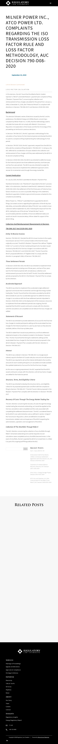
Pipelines (8, 690)
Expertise (10, 677)
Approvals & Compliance (13, 670)
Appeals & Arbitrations (13, 667)
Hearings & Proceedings (13, 663)
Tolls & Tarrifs (10, 683)
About (8, 697)
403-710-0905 (12, 729)
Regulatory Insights (12, 717)
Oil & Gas (8, 687)
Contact (8, 710)
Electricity (9, 680)
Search (25, 449)
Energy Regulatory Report (14, 720)
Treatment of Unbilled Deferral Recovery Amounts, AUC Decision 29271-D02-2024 (39, 466)
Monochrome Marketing (43, 737)
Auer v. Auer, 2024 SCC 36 (37, 451)
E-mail (11, 725)
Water (8, 693)
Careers (8, 706)
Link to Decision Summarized (15, 85)
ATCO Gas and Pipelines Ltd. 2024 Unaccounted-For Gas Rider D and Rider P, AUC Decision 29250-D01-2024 (40, 480)
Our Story (9, 700)
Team (7, 703)
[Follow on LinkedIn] (7, 740)
